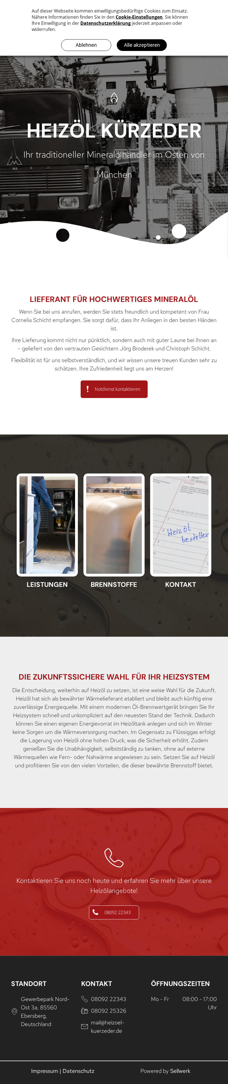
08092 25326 (108, 1010)
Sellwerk (180, 1071)
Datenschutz (78, 1071)
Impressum (44, 1071)
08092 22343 (108, 999)
